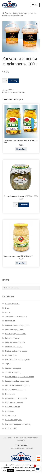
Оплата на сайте (21, 445)
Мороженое (10, 321)
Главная (8, 13)
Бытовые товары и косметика (17, 424)
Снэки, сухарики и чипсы (15, 334)
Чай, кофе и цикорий (14, 403)
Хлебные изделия (12, 372)
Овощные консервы (20, 13)
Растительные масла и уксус (17, 360)
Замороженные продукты (16, 317)
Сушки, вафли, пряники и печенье (19, 377)
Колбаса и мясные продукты (17, 325)
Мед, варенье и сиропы (15, 342)
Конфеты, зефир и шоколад (17, 381)
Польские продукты (13, 420)
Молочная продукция (14, 329)
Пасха (7, 312)
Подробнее (21, 149)
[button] (36, 24)
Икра (7, 308)
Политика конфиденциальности (28, 470)
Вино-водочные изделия (15, 390)
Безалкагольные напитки (16, 398)
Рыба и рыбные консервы (16, 351)
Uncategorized (11, 428)
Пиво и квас (10, 394)
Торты (7, 364)
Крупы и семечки (12, 338)
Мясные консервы (13, 368)
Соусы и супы (11, 355)
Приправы (9, 411)
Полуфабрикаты (12, 304)
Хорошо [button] (10, 470)
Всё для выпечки (12, 407)
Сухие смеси (10, 416)
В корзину (13, 81)
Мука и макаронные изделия (17, 385)
